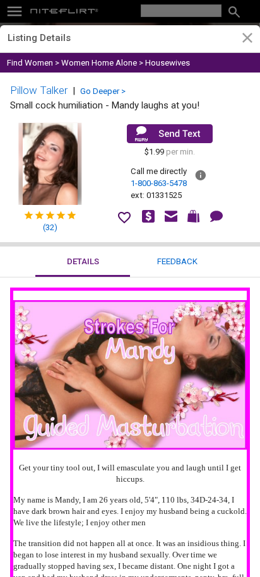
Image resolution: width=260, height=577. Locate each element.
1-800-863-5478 (159, 183)
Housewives (167, 62)
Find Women (30, 62)
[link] (247, 39)
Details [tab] (83, 261)
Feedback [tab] (177, 261)
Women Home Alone (99, 62)
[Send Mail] (170, 133)
